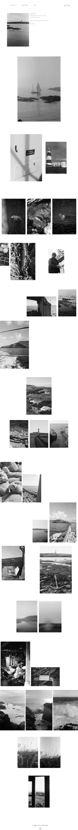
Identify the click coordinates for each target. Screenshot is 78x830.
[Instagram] (40, 828)
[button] (25, 5)
